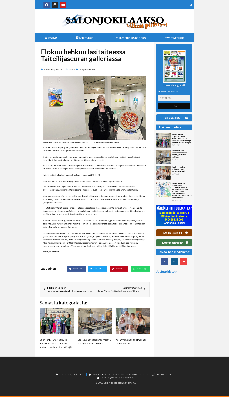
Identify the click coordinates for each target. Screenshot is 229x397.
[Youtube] (63, 5)
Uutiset (91, 69)
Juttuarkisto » (166, 271)
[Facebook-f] (164, 261)
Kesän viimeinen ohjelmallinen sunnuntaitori (179, 169)
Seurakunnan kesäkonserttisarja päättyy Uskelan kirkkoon (180, 154)
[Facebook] (46, 5)
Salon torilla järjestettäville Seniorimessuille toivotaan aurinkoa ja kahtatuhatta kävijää (56, 343)
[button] (174, 117)
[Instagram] (55, 5)
